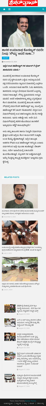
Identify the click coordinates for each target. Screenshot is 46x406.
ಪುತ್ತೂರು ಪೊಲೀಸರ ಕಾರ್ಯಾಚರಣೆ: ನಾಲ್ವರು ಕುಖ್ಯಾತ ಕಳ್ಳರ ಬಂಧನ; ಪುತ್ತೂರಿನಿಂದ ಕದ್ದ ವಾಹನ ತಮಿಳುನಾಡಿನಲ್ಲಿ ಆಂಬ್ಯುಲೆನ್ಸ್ (29, 379)
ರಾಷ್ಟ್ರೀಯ (18, 403)
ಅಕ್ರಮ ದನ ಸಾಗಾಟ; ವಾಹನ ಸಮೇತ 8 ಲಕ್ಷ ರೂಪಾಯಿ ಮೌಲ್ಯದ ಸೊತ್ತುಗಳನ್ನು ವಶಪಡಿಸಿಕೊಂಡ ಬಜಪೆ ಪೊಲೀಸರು (20, 285)
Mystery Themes (30, 401)
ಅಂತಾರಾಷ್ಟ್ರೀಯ (8, 403)
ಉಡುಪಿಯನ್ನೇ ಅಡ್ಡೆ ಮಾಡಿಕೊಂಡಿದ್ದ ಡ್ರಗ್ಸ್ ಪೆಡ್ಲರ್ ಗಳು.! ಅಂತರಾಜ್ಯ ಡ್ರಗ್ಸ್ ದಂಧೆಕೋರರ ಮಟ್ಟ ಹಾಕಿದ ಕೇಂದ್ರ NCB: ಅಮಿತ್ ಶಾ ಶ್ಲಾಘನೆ (22, 248)
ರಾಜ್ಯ (25, 403)
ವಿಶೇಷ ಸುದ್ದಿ (40, 403)
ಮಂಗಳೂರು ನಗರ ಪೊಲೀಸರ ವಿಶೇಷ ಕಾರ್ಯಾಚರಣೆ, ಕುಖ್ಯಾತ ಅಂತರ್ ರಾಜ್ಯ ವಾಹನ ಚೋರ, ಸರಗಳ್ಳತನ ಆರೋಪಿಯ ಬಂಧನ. (23, 212)
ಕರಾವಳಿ (5, 58)
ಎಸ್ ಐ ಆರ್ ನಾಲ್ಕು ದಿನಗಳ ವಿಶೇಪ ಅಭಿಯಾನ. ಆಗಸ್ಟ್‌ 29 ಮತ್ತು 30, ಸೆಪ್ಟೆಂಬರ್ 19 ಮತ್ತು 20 (29, 322)
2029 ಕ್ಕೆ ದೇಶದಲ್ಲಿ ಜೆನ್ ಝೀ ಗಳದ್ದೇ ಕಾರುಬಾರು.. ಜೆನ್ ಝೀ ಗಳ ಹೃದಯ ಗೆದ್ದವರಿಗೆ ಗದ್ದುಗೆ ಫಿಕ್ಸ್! (29, 308)
